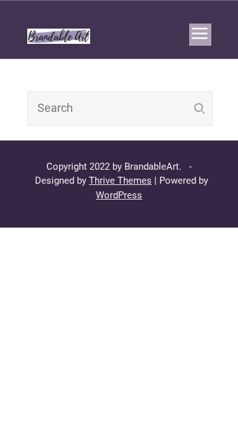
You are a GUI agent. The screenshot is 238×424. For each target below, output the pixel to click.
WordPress (119, 195)
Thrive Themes (120, 180)
